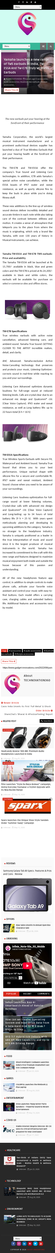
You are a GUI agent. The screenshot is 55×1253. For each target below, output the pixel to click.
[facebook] (18, 2)
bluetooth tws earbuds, (30, 82)
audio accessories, (12, 82)
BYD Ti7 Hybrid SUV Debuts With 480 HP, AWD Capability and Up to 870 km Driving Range (27, 1040)
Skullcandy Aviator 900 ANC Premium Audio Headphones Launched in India (22, 752)
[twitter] (31, 2)
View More (47, 721)
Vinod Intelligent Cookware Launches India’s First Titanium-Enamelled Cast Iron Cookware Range (32, 1065)
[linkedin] (27, 2)
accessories (8, 730)
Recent (27, 994)
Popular (11, 994)
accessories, (43, 79)
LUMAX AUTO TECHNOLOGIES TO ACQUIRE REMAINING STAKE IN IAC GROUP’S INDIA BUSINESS (34, 1219)
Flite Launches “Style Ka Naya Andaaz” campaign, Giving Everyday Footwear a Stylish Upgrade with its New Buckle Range (26, 787)
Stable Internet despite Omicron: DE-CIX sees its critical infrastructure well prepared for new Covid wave (33, 1129)
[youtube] (35, 2)
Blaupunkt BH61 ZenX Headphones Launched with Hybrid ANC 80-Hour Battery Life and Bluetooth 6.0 (34, 1191)
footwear (7, 799)
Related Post (9, 721)
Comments (44, 994)
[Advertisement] (27, 845)
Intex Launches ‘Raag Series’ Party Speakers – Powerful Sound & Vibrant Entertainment (32, 1107)
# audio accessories (32, 650)
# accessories (15, 650)
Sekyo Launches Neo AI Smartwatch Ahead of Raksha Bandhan (24, 1006)
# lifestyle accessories (24, 654)
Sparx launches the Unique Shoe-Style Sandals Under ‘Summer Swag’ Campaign (25, 821)
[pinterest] (30, 1243)
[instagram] (23, 2)
